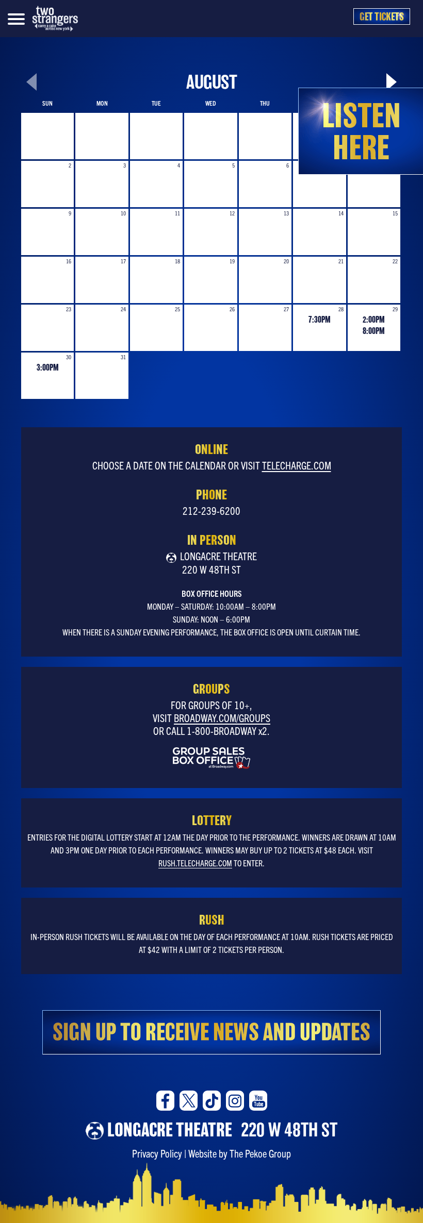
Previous (21, 86)
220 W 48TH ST (222, 1129)
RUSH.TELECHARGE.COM (195, 863)
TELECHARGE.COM (296, 465)
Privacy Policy (157, 1153)
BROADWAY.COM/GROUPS (222, 717)
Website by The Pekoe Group (239, 1153)
